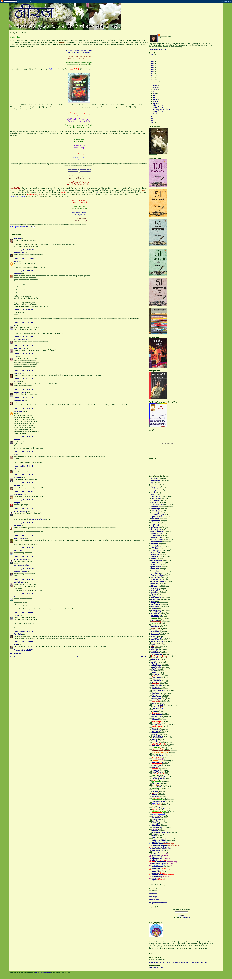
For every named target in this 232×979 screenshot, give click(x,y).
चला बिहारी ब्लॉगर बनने (20, 538)
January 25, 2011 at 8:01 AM (23, 508)
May (154, 95)
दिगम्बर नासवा (17, 373)
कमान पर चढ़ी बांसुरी (157, 705)
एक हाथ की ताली (156, 697)
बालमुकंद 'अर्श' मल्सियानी (158, 777)
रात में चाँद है (155, 113)
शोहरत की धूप (155, 674)
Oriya (171, 962)
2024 (153, 57)
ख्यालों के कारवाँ (156, 731)
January (155, 103)
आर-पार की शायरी (161, 862)
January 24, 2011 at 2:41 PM (23, 345)
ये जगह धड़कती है (156, 680)
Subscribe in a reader (156, 967)
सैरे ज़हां (153, 596)
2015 (153, 71)
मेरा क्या (154, 523)
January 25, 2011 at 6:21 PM (23, 556)
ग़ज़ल (152, 482)
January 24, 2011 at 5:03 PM (23, 437)
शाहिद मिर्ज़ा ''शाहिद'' (19, 582)
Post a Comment (15, 653)
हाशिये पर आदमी (156, 876)
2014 (153, 73)
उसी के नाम (155, 791)
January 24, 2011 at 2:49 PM (23, 354)
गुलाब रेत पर (155, 873)
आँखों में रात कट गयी (157, 875)
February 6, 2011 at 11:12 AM (23, 650)
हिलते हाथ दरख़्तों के (157, 850)
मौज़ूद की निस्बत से (157, 857)
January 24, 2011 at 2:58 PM (23, 370)
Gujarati (161, 962)
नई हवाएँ (154, 880)
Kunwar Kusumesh (20, 392)
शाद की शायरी (155, 796)
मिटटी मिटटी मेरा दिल (157, 736)
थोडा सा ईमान (155, 626)
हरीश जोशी (16, 615)
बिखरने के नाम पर (156, 664)
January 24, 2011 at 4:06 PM (23, 408)
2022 (153, 59)
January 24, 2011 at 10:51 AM (24, 258)
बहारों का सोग (155, 871)
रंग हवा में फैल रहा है (157, 772)
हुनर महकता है (155, 682)
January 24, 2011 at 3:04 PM (23, 378)
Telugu (183, 962)
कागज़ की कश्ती (156, 855)
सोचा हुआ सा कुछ (156, 666)
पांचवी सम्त (155, 739)
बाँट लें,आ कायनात (157, 715)
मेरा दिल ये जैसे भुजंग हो (158, 105)
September (156, 87)
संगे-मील (154, 672)
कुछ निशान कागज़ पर (157, 867)
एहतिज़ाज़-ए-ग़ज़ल (156, 765)
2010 (153, 116)
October (155, 85)
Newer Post (14, 657)
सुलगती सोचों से (155, 657)
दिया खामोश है (154, 587)
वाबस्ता (154, 692)
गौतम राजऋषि (17, 526)
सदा (15, 325)
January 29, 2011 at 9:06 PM (23, 631)
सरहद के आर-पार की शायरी (161, 839)
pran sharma (18, 411)
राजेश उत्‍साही (17, 238)
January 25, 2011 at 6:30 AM (23, 500)
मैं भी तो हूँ (154, 636)
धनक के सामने (155, 878)
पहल (152, 648)
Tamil (187, 962)
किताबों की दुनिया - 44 (158, 107)
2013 (153, 75)
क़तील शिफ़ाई (155, 821)
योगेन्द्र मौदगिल (18, 634)
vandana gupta (19, 400)
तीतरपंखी (154, 708)
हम (153, 728)
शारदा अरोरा (17, 440)
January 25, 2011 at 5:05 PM (23, 535)
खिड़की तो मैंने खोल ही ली (158, 778)
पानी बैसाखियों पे (156, 783)
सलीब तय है (155, 718)
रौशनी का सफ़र (155, 640)
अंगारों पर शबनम (155, 633)
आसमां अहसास (155, 659)
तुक (153, 842)
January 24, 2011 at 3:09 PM (23, 389)
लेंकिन (155, 711)
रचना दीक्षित (17, 381)
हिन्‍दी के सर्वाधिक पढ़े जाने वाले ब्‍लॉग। (23, 565)
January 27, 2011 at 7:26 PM (23, 594)
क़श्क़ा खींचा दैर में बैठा (158, 849)
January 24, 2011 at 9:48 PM (23, 483)
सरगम (153, 834)
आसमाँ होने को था (155, 606)
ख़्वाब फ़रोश (155, 831)
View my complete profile (157, 49)
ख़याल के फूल (155, 635)
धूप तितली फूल (155, 631)
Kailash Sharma (19, 348)
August (155, 89)
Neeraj (16, 261)
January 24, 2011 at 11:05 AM (23, 271)
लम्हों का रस (155, 853)
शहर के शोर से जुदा (157, 716)
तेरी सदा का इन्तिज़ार (157, 844)
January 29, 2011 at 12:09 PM (23, 612)
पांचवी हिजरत (155, 741)
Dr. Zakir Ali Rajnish (20, 511)
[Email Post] (33, 227)
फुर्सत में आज (154, 649)
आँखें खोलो (155, 729)
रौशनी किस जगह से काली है (159, 690)
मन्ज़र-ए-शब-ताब (156, 822)
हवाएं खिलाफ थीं (155, 653)
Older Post (144, 657)
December (156, 81)
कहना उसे (154, 795)
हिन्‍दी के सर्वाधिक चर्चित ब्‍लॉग (37, 519)
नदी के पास (154, 662)
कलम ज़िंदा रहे (156, 770)
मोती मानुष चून (155, 687)
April (154, 97)
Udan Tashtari (18, 551)
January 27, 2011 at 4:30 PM (23, 579)
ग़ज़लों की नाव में (156, 746)
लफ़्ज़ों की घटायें (156, 689)
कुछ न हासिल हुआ (155, 604)
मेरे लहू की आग (155, 603)
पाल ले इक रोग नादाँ (157, 685)
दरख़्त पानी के (154, 588)
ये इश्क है (154, 835)
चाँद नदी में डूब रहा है (156, 654)
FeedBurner (186, 917)
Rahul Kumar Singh (20, 340)
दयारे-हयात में (155, 767)
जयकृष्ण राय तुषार (18, 494)
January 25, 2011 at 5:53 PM (23, 548)
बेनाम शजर (155, 733)
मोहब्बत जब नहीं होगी (157, 858)
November (156, 83)
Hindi (205, 962)
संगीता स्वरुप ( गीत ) (19, 253)
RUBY (16, 644)
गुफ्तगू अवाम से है (156, 693)
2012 (153, 77)
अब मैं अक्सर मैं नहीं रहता (158, 808)
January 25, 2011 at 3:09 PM (23, 523)
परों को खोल (155, 720)
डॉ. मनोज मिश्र (18, 477)
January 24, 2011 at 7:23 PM (23, 466)
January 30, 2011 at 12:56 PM (23, 641)
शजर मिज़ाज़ (155, 706)
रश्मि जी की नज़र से (154, 900)
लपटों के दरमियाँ (155, 590)
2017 (153, 67)
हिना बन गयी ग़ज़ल (156, 610)
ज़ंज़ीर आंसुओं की (156, 742)
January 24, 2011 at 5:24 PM (23, 451)
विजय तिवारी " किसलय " (20, 572)
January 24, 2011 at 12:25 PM (23, 337)
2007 (153, 123)
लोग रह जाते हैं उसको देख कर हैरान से (161, 109)
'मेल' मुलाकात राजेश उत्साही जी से (158, 903)
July (154, 91)
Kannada (193, 962)
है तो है (154, 671)
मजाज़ (153, 837)
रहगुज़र (153, 601)
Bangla (166, 962)
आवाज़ (152, 486)
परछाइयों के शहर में (156, 612)
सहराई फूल (154, 644)
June (154, 93)
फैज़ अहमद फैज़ (156, 818)
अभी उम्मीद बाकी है (157, 737)
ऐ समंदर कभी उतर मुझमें (158, 514)
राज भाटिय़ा (17, 486)
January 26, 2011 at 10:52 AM (24, 569)
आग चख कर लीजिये (156, 615)
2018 (153, 65)
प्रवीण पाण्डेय (17, 469)
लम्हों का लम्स (155, 630)
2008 (153, 121)
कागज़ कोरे (154, 651)
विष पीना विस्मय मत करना (158, 801)
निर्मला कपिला (17, 274)
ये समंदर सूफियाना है (156, 638)
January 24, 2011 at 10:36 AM (24, 250)
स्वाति (15, 356)
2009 (153, 119)
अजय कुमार (17, 503)
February (156, 101)
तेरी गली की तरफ (155, 613)
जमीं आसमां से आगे (157, 695)
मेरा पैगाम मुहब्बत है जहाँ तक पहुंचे (160, 832)
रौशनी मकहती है (155, 625)
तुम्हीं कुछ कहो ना (155, 527)
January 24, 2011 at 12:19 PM (23, 322)
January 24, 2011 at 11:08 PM (23, 491)
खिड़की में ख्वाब (156, 669)
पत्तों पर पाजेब (154, 620)
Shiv (15, 597)
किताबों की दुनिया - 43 (158, 111)
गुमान (154, 710)
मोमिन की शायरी (156, 826)
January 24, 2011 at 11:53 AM (23, 310)
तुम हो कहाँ (155, 824)
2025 (153, 55)
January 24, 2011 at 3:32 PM (23, 397)
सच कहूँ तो (154, 585)
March (155, 99)
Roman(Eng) (153, 962)
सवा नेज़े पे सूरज (156, 852)
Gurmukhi (176, 962)
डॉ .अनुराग (16, 454)
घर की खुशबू (155, 734)
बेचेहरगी (154, 703)
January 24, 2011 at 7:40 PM (23, 474)
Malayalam (199, 962)
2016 (153, 69)
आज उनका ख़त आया (157, 870)
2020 (153, 63)
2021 (153, 61)
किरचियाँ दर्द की (156, 868)
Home (79, 657)
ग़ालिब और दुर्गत (156, 860)
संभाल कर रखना (156, 667)
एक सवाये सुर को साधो (157, 641)
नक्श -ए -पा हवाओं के (157, 679)
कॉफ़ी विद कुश (153, 897)
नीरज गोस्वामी (163, 35)
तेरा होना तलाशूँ (156, 819)
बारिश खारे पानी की (156, 597)
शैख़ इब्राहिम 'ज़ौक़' (158, 827)
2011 (153, 79)
